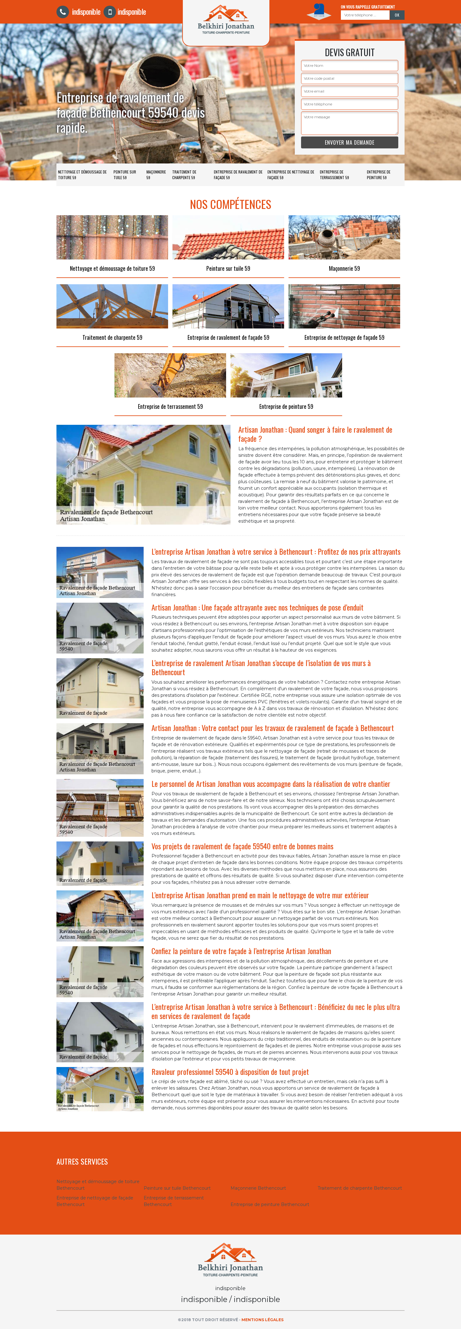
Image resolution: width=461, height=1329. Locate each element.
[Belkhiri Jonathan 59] (230, 1259)
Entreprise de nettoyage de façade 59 (291, 174)
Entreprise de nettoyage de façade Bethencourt (94, 1201)
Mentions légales (262, 1319)
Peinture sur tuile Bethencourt (177, 1188)
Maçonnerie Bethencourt (258, 1188)
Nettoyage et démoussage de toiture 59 (82, 174)
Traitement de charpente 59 (184, 174)
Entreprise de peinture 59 (378, 174)
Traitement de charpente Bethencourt (360, 1188)
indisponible (85, 11)
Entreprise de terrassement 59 (334, 174)
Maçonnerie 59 (156, 174)
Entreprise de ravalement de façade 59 (238, 174)
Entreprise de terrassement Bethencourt (174, 1201)
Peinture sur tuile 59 (125, 174)
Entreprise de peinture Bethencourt (269, 1204)
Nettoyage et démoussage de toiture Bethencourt (98, 1185)
